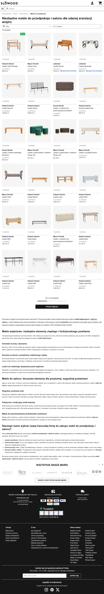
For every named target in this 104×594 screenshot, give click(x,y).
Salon (4, 383)
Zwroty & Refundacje (38, 538)
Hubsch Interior (8, 64)
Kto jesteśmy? (36, 530)
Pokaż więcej (52, 306)
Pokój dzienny (23, 14)
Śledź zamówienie (12, 535)
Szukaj (11, 8)
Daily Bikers (74, 533)
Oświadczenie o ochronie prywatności (44, 548)
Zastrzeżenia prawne (38, 540)
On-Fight (73, 562)
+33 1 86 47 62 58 (23, 504)
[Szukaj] (7, 8)
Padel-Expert (90, 530)
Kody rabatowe (11, 540)
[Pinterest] (52, 590)
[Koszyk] (100, 3)
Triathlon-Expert (91, 552)
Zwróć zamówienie (82, 499)
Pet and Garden (91, 535)
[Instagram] (46, 590)
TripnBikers (89, 555)
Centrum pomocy (12, 533)
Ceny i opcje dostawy (39, 545)
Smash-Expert (90, 538)
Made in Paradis (76, 557)
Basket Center (75, 530)
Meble (15, 14)
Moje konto (10, 530)
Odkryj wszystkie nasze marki (52, 480)
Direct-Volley (74, 538)
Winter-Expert (90, 560)
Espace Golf (74, 540)
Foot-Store (74, 543)
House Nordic (58, 105)
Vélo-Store (89, 557)
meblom (46, 325)
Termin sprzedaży (37, 535)
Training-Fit (89, 548)
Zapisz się (74, 575)
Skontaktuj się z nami (23, 498)
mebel (39, 347)
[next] (102, 465)
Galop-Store (74, 545)
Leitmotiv (56, 64)
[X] (58, 590)
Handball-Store (75, 550)
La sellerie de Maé (77, 555)
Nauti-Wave (74, 560)
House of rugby (75, 552)
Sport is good (90, 545)
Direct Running (75, 535)
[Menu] (2, 8)
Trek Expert (89, 550)
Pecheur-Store (90, 533)
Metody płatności (37, 543)
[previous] (99, 465)
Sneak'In (88, 540)
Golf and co (74, 548)
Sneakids (88, 543)
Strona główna (6, 14)
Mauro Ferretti (33, 64)
